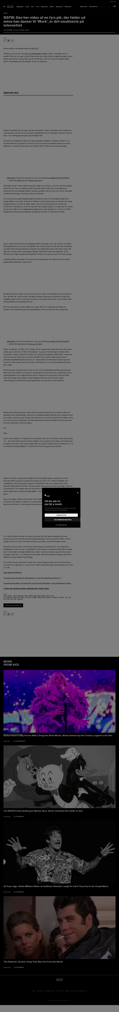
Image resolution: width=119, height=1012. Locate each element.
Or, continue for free (61, 525)
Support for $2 (61, 515)
